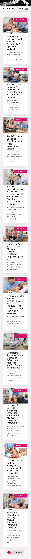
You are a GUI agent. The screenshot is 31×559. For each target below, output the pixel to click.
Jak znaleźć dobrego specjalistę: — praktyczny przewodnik (13, 414)
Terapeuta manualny (13, 402)
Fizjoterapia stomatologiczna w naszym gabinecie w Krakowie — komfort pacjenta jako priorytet (15, 360)
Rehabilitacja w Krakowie (14, 81)
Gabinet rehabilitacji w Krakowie (13, 32)
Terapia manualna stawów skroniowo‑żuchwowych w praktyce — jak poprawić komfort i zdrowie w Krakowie (15, 305)
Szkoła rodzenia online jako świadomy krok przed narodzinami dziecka (14, 142)
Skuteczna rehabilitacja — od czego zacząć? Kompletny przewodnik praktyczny (14, 520)
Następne (19, 552)
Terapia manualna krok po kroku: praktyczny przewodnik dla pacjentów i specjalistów (15, 466)
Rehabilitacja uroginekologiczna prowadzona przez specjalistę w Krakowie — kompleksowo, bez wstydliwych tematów (15, 195)
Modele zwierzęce (13, 8)
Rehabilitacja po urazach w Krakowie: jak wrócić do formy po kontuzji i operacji (15, 90)
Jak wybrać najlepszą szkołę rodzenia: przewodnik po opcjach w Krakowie (15, 42)
